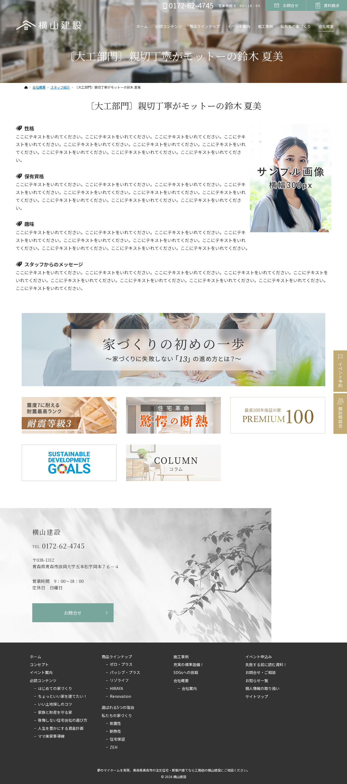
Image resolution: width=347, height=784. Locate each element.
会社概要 (181, 680)
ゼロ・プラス (121, 664)
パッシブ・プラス (125, 672)
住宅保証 (117, 739)
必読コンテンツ (43, 680)
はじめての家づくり (55, 688)
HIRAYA (116, 688)
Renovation (120, 696)
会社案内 (189, 688)
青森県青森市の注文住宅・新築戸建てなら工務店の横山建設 (177, 770)
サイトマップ (256, 696)
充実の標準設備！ (189, 664)
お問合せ (73, 612)
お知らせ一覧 (256, 680)
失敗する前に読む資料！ (266, 664)
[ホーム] (26, 87)
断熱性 (115, 731)
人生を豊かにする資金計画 (60, 728)
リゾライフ (119, 680)
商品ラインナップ (117, 656)
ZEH (113, 747)
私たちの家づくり (117, 715)
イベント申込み (258, 656)
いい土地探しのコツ (55, 704)
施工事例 (181, 656)
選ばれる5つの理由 (118, 707)
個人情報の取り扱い (262, 688)
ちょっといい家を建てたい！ (62, 696)
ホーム (35, 656)
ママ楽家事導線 (51, 736)
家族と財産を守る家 (55, 712)
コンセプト (39, 664)
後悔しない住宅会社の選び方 (62, 720)
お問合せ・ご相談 (260, 672)
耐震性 (115, 723)
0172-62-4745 (63, 546)
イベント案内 (41, 672)
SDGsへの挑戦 (186, 672)
